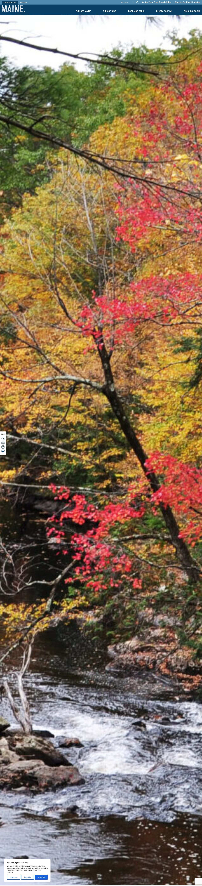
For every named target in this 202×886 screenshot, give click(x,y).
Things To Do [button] (109, 11)
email (3, 451)
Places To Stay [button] (164, 11)
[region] (27, 870)
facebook (3, 438)
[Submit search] (137, 2)
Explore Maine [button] (83, 11)
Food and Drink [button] (136, 11)
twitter (3, 442)
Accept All (41, 877)
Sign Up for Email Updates (187, 2)
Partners (23, 2)
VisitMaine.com (9, 2)
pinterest (3, 447)
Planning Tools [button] (192, 11)
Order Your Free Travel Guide (156, 2)
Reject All (27, 877)
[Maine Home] (13, 8)
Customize (13, 877)
